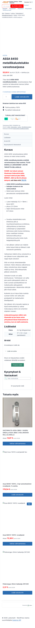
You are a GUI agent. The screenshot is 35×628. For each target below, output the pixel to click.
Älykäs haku (17, 6)
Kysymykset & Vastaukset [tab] (12, 144)
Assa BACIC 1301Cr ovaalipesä (13, 535)
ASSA (5, 55)
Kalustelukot (14, 127)
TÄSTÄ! (23, 180)
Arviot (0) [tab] (7, 141)
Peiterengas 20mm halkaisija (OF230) (16, 584)
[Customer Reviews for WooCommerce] (29, 605)
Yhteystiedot (28, 8)
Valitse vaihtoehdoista (17, 443)
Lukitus (19, 127)
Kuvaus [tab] (6, 134)
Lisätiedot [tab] (7, 137)
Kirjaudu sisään (17, 365)
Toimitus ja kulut (7, 10)
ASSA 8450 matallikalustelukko (21, 128)
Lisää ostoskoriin (22, 97)
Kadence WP (16, 620)
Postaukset (21, 8)
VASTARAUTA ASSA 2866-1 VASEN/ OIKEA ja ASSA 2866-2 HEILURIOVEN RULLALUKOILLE (16, 433)
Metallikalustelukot (26, 127)
